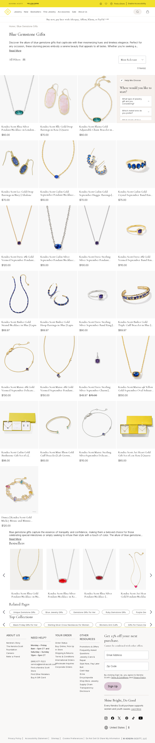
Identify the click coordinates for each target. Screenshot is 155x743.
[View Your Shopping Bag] (147, 12)
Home (12, 26)
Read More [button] (15, 50)
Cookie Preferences (73, 738)
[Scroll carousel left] (4, 575)
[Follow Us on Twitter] (120, 718)
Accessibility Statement (36, 738)
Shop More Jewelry (89, 681)
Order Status (61, 643)
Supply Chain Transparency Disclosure (86, 687)
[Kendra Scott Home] (16, 4)
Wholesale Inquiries (64, 663)
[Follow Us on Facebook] (112, 718)
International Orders (64, 660)
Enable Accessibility (137, 3)
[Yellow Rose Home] (33, 4)
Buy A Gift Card (38, 677)
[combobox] (137, 11)
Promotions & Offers (89, 646)
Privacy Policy (140, 677)
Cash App (84, 670)
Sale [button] (74, 12)
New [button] (26, 12)
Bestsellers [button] (36, 12)
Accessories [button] (64, 12)
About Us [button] (82, 12)
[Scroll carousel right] (151, 575)
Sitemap (55, 738)
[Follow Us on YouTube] (141, 718)
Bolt (81, 667)
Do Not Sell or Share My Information (103, 738)
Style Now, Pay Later (89, 663)
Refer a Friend (13, 656)
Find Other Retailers (40, 674)
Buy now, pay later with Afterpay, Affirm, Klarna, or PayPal (75, 19)
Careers (10, 653)
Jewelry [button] (17, 12)
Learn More (136, 709)
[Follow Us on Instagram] (105, 718)
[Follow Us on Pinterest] (126, 718)
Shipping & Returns (64, 653)
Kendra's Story (13, 643)
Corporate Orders (63, 667)
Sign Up (113, 686)
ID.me (82, 674)
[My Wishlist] (106, 4)
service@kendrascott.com (43, 664)
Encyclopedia (86, 677)
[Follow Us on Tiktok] (133, 718)
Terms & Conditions (64, 656)
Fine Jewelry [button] (49, 12)
